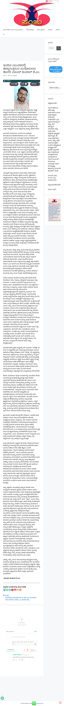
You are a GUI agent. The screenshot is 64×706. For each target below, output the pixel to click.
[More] (20, 590)
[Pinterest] (12, 590)
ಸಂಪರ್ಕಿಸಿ (50, 30)
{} (32, 641)
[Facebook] (4, 590)
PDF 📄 (24, 84)
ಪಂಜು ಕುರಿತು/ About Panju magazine (13, 30)
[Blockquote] (26, 642)
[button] (4, 34)
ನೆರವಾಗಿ (58, 30)
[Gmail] (18, 590)
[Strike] (20, 642)
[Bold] (13, 642)
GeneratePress (39, 703)
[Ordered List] (22, 642)
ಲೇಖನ (7, 595)
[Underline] (18, 642)
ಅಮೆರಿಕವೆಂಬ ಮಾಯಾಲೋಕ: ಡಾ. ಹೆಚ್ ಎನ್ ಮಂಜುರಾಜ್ (20, 598)
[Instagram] (15, 590)
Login (35, 631)
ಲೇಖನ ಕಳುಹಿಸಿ (30, 30)
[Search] (58, 48)
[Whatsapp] (7, 590)
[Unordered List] (24, 642)
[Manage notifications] (60, 702)
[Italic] (16, 642)
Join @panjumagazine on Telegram (56, 69)
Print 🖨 (14, 84)
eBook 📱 (35, 84)
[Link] (31, 642)
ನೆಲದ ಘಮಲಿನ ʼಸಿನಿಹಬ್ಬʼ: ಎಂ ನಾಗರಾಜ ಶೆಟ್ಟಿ (17, 600)
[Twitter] (10, 590)
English (50, 1)
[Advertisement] (21, 49)
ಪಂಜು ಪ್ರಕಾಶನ (41, 30)
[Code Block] (29, 642)
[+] (13, 643)
